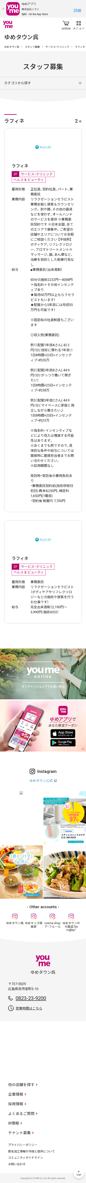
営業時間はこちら (29, 1008)
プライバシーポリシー (22, 1145)
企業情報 (15, 1094)
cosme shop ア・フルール (52, 924)
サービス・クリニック (57, 46)
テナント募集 (19, 1133)
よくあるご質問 (21, 1113)
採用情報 (15, 1104)
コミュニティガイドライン (25, 1157)
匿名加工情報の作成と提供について (31, 1151)
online (66, 24)
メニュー (78, 24)
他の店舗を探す (21, 1084)
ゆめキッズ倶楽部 (33, 924)
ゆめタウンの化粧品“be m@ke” (71, 926)
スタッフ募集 (32, 46)
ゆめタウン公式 (41, 781)
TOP (78, 1173)
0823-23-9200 (31, 998)
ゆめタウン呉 (11, 46)
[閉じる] (3, 9)
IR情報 (13, 1123)
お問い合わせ (17, 1164)
